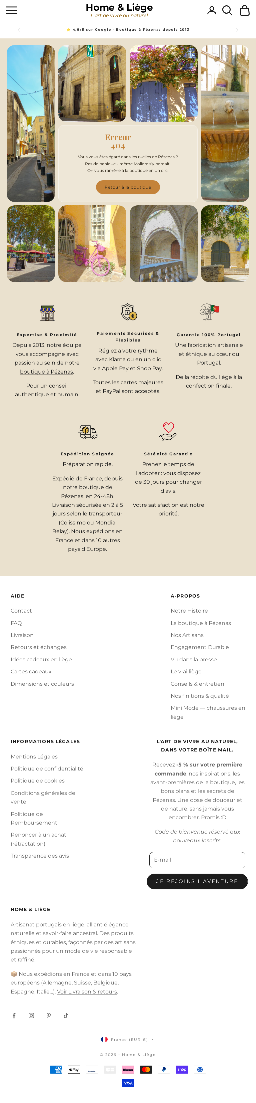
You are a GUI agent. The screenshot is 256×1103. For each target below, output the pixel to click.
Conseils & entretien (197, 684)
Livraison (22, 635)
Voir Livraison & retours (87, 991)
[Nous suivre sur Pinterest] (48, 1015)
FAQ (16, 623)
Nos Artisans (187, 635)
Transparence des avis (40, 856)
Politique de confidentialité (47, 768)
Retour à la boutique (128, 187)
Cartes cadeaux (31, 671)
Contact (21, 611)
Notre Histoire (189, 611)
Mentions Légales (34, 756)
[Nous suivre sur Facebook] (14, 1015)
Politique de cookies (38, 781)
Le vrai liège (186, 671)
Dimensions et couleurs (42, 684)
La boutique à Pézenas (201, 623)
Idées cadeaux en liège (41, 659)
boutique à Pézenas (46, 372)
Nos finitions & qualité (200, 696)
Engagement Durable (200, 647)
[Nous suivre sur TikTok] (66, 1015)
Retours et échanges (39, 647)
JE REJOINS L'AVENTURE (197, 881)
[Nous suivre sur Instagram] (31, 1015)
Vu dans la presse (194, 659)
